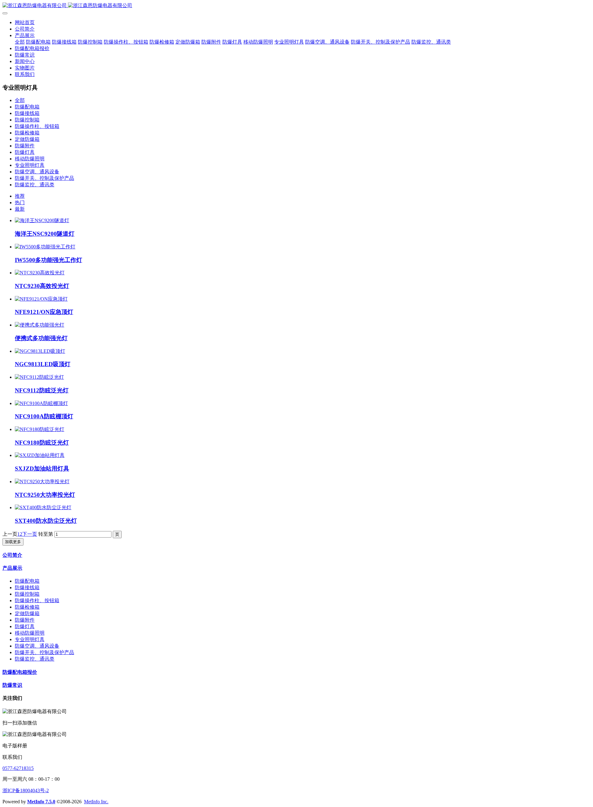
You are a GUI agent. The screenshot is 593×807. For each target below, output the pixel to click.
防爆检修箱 (27, 132)
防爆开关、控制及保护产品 (44, 178)
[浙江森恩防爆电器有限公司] (296, 5)
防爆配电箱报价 (19, 672)
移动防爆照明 (29, 158)
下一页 (29, 534)
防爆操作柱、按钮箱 (37, 126)
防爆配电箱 (27, 106)
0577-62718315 (18, 768)
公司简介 (12, 555)
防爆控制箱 (27, 119)
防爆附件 (25, 145)
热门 (20, 202)
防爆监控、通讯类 (34, 184)
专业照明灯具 (29, 165)
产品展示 (12, 568)
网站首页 (25, 22)
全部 (20, 41)
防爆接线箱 (27, 113)
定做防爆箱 (27, 139)
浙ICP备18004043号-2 (25, 790)
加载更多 (13, 541)
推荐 (20, 196)
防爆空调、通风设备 (37, 171)
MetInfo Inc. (96, 801)
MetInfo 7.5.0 (41, 801)
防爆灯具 (25, 152)
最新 (20, 209)
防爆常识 (12, 685)
